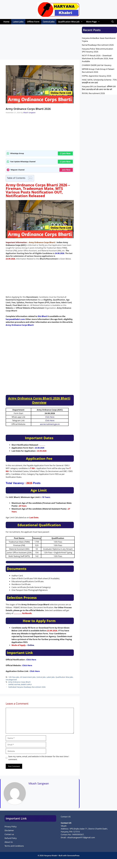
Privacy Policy (11, 826)
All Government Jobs (28, 677)
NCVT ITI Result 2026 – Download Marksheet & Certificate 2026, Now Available (97, 58)
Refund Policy (11, 838)
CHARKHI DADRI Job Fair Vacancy (96, 65)
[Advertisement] (40, 43)
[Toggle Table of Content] (29, 178)
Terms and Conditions (14, 846)
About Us (9, 842)
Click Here (49, 417)
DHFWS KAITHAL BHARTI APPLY (20, 684)
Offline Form (33, 21)
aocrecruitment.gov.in (50, 424)
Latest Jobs (18, 21)
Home (6, 21)
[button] (112, 21)
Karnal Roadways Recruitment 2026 (98, 45)
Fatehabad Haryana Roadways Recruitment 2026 (26, 687)
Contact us (9, 834)
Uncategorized (11, 680)
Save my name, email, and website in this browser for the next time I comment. (38, 758)
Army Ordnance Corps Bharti (20, 325)
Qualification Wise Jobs (64, 677)
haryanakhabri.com (15, 319)
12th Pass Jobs (13, 677)
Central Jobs (49, 21)
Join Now (66, 153)
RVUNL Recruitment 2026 (93, 93)
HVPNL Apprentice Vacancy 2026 (96, 76)
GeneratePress (73, 855)
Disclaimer (9, 830)
